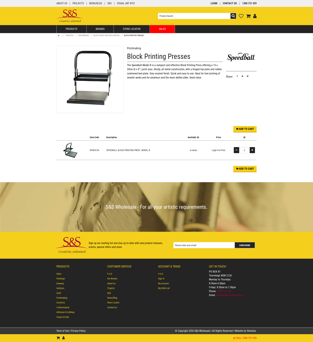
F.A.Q (109, 274)
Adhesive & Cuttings (65, 312)
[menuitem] (80, 274)
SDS (109, 3)
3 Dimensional (62, 307)
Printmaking (83, 35)
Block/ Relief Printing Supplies (106, 35)
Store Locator (132, 28)
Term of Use (63, 330)
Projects (78, 3)
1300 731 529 (249, 3)
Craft (58, 293)
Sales (162, 28)
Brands (100, 28)
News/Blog (95, 3)
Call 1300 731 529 (246, 338)
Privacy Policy (78, 330)
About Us (61, 3)
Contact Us (230, 3)
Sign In (161, 278)
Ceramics (60, 302)
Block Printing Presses (134, 35)
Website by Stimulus (246, 330)
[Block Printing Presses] (90, 79)
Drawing (60, 283)
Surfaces (60, 288)
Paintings (60, 278)
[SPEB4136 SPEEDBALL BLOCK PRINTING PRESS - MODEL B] (70, 150)
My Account (163, 283)
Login (214, 3)
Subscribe (244, 245)
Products (71, 28)
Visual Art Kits (126, 3)
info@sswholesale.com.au (229, 295)
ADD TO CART (246, 128)
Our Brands (112, 278)
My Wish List (164, 288)
